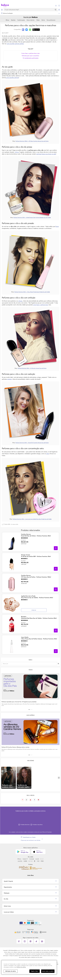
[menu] (1, 9)
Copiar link (37, 29)
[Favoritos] (59, 5)
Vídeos (38, 20)
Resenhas (13, 20)
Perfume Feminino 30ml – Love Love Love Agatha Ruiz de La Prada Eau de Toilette (32, 519)
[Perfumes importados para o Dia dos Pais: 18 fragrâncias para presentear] (30, 686)
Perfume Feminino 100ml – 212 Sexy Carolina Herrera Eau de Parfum (32, 141)
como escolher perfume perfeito (15, 44)
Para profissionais (51, 20)
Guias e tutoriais (30, 20)
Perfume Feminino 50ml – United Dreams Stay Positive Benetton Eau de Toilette (32, 217)
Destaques (6, 893)
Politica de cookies (21, 967)
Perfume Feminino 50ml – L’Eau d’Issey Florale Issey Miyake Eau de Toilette (32, 292)
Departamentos (8, 887)
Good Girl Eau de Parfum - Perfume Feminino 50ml (36, 535)
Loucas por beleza (9, 912)
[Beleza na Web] (5, 5)
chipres (20, 301)
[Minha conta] (56, 5)
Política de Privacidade (47, 832)
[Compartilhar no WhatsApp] (30, 30)
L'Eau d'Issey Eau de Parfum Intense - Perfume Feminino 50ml (39, 638)
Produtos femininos (25, 824)
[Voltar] (2, 777)
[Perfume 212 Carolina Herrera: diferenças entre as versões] (30, 732)
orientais (9, 379)
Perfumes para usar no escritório (30, 55)
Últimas (7, 20)
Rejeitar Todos (34, 971)
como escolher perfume (12, 78)
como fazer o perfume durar (40, 305)
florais (57, 226)
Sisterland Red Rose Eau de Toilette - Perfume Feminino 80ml (39, 617)
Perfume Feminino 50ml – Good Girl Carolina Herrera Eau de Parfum (32, 442)
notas (47, 454)
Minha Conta (7, 906)
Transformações (21, 20)
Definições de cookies (10, 971)
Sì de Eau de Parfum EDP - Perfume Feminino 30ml (36, 555)
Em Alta (6, 899)
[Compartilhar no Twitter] (26, 30)
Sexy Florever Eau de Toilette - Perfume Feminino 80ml (37, 596)
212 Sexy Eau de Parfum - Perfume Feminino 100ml (36, 576)
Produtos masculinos (37, 824)
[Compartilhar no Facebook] (23, 30)
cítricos (17, 152)
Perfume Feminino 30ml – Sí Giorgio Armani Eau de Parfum (32, 368)
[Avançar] (59, 777)
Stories (43, 20)
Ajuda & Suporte (8, 881)
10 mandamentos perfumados (30, 58)
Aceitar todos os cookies (48, 971)
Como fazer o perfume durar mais (30, 53)
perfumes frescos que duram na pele (46, 154)
